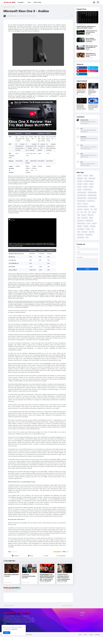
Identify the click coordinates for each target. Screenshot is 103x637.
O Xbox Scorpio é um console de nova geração (91, 32)
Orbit (95, 209)
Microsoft (79, 209)
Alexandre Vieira (27, 634)
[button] (94, 2)
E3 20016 (79, 184)
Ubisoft (88, 229)
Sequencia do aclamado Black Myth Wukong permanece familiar (81, 107)
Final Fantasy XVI (81, 192)
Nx (91, 209)
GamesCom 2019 (92, 195)
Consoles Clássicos (88, 181)
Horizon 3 (85, 203)
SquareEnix (84, 217)
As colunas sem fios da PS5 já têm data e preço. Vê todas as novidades (93, 107)
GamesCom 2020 (81, 198)
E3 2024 (79, 189)
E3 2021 (91, 186)
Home (81, 615)
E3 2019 (79, 186)
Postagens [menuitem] (21, 2)
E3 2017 (85, 184)
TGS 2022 (92, 226)
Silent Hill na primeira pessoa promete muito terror (92, 92)
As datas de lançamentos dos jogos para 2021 (29, 576)
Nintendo (86, 209)
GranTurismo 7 (90, 201)
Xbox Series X (80, 237)
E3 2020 (85, 186)
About (85, 634)
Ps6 (89, 212)
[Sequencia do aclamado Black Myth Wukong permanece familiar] (82, 100)
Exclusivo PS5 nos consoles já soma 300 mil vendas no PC (81, 92)
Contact (91, 634)
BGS (86, 178)
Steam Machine (81, 223)
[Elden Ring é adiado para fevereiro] (11, 568)
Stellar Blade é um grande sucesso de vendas (91, 55)
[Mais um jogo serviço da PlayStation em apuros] (81, 47)
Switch (88, 223)
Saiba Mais (14, 629)
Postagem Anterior (9, 605)
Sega (78, 215)
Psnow (94, 212)
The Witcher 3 (80, 229)
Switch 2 (94, 223)
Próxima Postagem (67, 605)
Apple (91, 175)
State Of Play (89, 220)
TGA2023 (86, 226)
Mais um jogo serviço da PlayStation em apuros (91, 47)
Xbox (78, 231)
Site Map (97, 634)
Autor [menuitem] (29, 2)
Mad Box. (92, 206)
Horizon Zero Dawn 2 (82, 206)
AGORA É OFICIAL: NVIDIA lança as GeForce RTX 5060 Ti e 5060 (86, 27)
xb (92, 229)
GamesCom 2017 (92, 192)
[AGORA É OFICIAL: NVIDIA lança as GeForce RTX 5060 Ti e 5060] (87, 17)
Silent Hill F (90, 215)
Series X (84, 215)
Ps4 (82, 212)
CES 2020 (79, 181)
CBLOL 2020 (92, 178)
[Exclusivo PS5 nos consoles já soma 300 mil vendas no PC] (82, 86)
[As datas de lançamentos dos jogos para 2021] (29, 568)
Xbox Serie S (80, 234)
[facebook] (82, 67)
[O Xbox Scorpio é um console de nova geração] (81, 32)
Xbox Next (84, 231)
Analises (86, 175)
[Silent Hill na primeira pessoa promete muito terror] (93, 86)
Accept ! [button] (7, 632)
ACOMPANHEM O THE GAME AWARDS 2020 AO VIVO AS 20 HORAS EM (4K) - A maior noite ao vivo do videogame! (47, 578)
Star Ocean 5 (80, 220)
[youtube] (82, 70)
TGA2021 (79, 226)
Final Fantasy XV (87, 189)
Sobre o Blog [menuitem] (37, 2)
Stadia (91, 217)
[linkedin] (82, 74)
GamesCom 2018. (81, 195)
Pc (78, 212)
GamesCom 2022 (92, 198)
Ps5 (85, 212)
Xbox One (14, 551)
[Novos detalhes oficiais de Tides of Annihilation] (81, 40)
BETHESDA (80, 178)
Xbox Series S (89, 234)
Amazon (79, 175)
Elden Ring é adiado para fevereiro (11, 575)
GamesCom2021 (81, 201)
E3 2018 (91, 184)
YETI (87, 237)
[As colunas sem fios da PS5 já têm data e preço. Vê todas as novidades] (93, 100)
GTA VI (79, 203)
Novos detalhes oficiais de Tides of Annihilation (91, 40)
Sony (78, 217)
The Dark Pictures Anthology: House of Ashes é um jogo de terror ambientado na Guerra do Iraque (63, 578)
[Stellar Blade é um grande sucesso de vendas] (81, 55)
